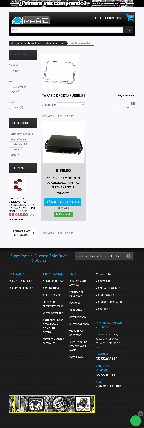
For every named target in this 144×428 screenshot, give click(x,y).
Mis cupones (103, 309)
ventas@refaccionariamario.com (115, 386)
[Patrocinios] (60, 404)
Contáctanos (51, 288)
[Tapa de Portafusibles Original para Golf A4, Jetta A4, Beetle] (63, 143)
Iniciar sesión (113, 18)
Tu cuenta (95, 18)
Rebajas (18, 168)
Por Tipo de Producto (29, 43)
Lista (133, 107)
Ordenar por (49, 104)
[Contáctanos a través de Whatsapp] (135, 420)
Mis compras (103, 281)
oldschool (16, 149)
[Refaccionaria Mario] (31, 20)
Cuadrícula (124, 107)
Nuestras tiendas (53, 281)
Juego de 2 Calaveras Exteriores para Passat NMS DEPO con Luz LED (22, 205)
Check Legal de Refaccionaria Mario (78, 346)
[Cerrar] (140, 413)
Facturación (76, 357)
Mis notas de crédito (108, 288)
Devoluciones (77, 317)
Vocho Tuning (18, 139)
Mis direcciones (105, 295)
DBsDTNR (16, 154)
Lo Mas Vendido (19, 144)
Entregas (75, 303)
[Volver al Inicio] (12, 43)
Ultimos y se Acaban (22, 133)
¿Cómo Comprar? (53, 313)
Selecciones (21, 123)
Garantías (75, 310)
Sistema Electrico (55, 43)
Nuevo (18, 70)
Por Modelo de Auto (20, 281)
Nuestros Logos (79, 324)
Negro (18, 107)
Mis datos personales (109, 302)
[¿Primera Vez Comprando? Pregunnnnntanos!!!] (72, 3)
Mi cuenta (103, 273)
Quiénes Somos (52, 295)
